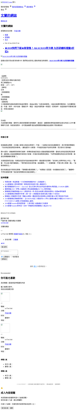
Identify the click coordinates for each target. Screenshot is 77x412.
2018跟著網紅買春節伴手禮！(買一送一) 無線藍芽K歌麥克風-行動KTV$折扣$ (32, 194)
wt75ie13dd (4, 223)
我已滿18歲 (5, 408)
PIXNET (23, 384)
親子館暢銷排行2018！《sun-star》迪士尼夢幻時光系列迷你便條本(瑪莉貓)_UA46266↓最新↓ (37, 186)
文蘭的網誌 (9, 15)
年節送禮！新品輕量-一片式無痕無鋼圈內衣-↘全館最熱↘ (25, 182)
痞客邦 (16, 234)
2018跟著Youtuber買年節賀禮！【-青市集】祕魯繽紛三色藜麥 (26, 203)
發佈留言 (4, 259)
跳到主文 (4, 21)
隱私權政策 (50, 384)
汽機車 (15, 239)
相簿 (6, 35)
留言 (20, 234)
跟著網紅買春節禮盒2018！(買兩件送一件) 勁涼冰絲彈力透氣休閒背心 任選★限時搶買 (35, 191)
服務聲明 (57, 384)
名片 (6, 40)
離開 (11, 408)
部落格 (7, 37)
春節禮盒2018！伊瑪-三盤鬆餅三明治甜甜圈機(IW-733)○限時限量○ (28, 189)
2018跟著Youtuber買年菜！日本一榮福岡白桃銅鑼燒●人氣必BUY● (28, 206)
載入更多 (4, 247)
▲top (2, 243)
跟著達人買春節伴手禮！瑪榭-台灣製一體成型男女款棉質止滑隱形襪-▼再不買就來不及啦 (36, 196)
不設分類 (17, 31)
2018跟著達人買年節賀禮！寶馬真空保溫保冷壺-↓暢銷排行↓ (26, 184)
